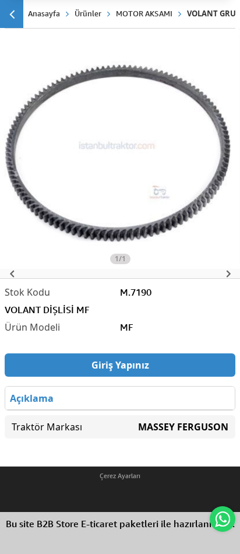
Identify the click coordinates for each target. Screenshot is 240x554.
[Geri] (11, 14)
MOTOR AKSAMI (144, 13)
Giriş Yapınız (120, 365)
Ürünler (88, 13)
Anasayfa (44, 13)
